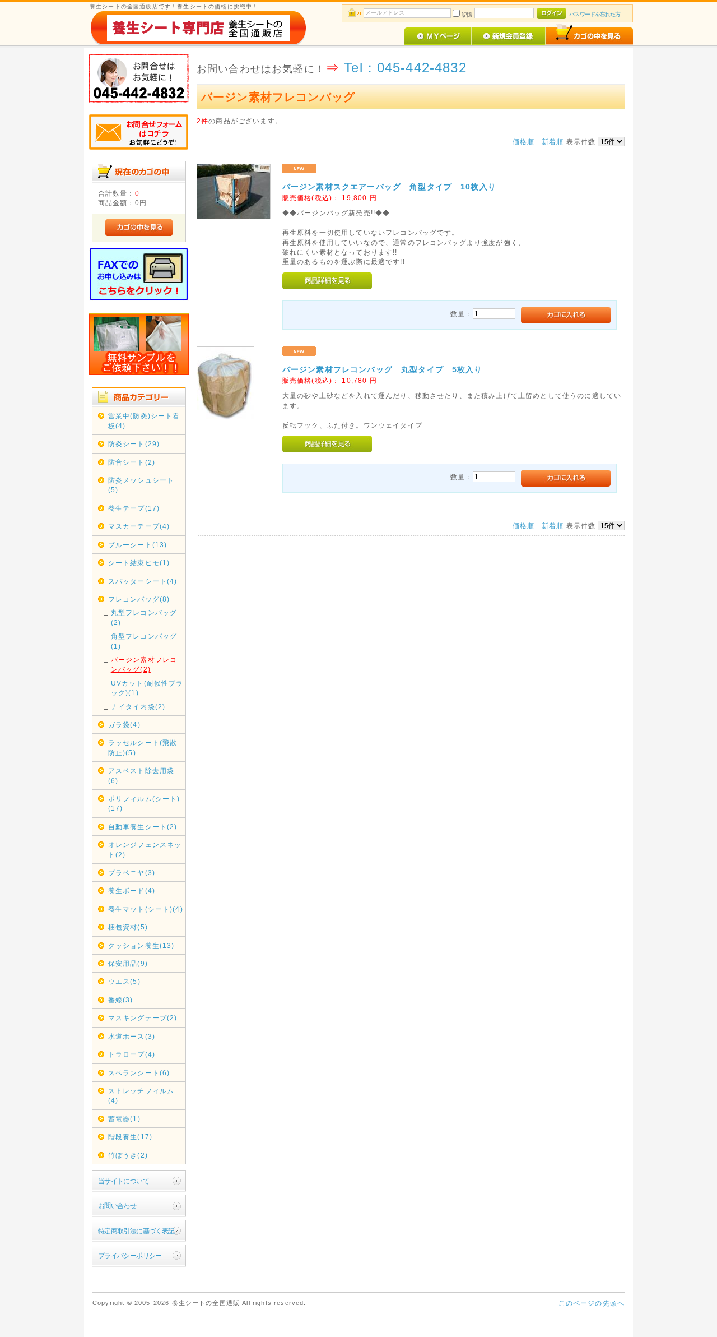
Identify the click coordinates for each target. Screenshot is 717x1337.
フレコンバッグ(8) (139, 599)
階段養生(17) (130, 1136)
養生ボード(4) (131, 890)
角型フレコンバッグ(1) (144, 640)
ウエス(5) (124, 981)
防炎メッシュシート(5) (141, 484)
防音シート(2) (131, 462)
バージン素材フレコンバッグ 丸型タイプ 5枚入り (382, 369)
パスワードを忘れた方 (594, 14)
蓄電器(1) (124, 1118)
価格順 (523, 141)
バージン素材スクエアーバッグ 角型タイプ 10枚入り (389, 186)
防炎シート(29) (134, 443)
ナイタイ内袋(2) (138, 706)
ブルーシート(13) (137, 544)
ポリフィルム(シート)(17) (144, 803)
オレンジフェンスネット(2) (145, 849)
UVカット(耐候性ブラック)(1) (147, 687)
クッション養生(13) (141, 945)
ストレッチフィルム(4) (141, 1095)
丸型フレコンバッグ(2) (144, 617)
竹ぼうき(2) (128, 1155)
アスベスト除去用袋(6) (141, 775)
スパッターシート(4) (143, 581)
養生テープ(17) (134, 508)
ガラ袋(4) (124, 724)
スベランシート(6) (139, 1072)
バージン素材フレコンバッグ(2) (144, 664)
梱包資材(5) (128, 927)
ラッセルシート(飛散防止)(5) (143, 747)
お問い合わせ (117, 1205)
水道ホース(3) (131, 1036)
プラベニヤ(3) (131, 872)
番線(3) (120, 999)
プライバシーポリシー (130, 1255)
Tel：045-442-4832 (405, 67)
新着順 (553, 141)
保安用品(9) (128, 963)
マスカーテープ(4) (139, 526)
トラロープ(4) (131, 1054)
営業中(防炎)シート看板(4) (144, 420)
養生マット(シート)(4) (145, 909)
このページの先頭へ (591, 1303)
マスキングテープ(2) (143, 1017)
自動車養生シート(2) (143, 826)
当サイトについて (123, 1181)
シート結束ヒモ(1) (139, 562)
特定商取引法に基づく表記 (136, 1230)
